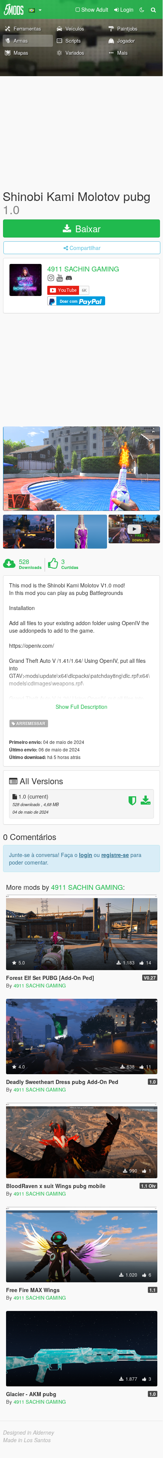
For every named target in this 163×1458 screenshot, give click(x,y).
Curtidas (69, 567)
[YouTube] (59, 277)
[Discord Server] (69, 277)
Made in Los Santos (27, 1440)
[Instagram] (50, 277)
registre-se (115, 855)
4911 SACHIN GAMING (83, 269)
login (85, 855)
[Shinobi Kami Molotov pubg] (81, 468)
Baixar (87, 228)
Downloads (30, 567)
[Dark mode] (142, 9)
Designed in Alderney (28, 1432)
